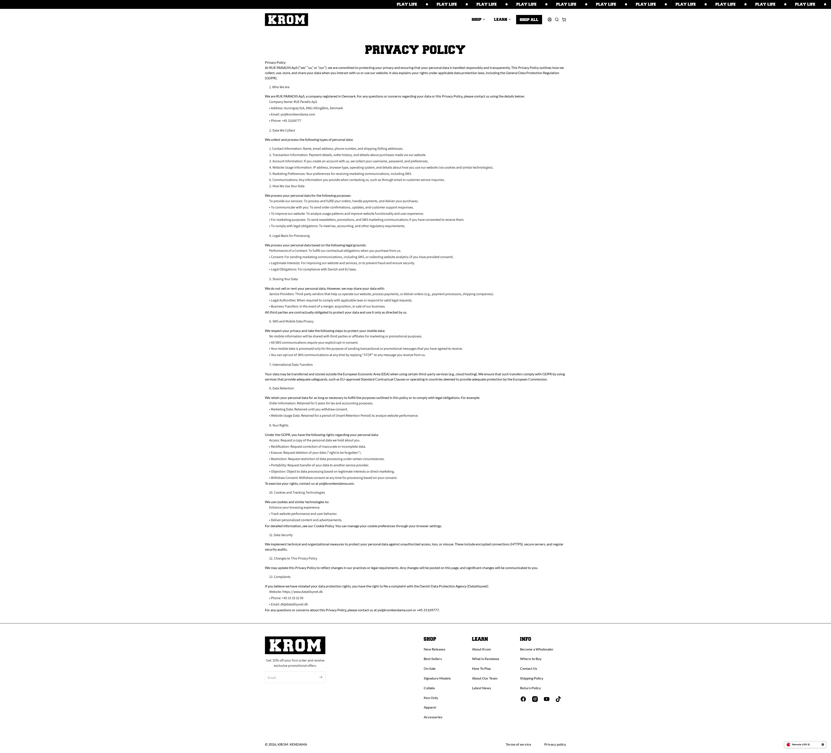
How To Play (481, 668)
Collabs (429, 688)
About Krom (481, 649)
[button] (478, 19)
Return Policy (530, 688)
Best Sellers (433, 659)
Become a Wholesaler (537, 649)
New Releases (434, 649)
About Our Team (484, 678)
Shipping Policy (531, 678)
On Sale (430, 668)
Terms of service (518, 744)
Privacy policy (555, 744)
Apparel (430, 707)
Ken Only (431, 698)
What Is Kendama (485, 659)
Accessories (433, 717)
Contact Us (528, 668)
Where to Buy (531, 659)
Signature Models (437, 678)
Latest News (481, 688)
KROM (283, 744)
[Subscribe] (320, 677)
